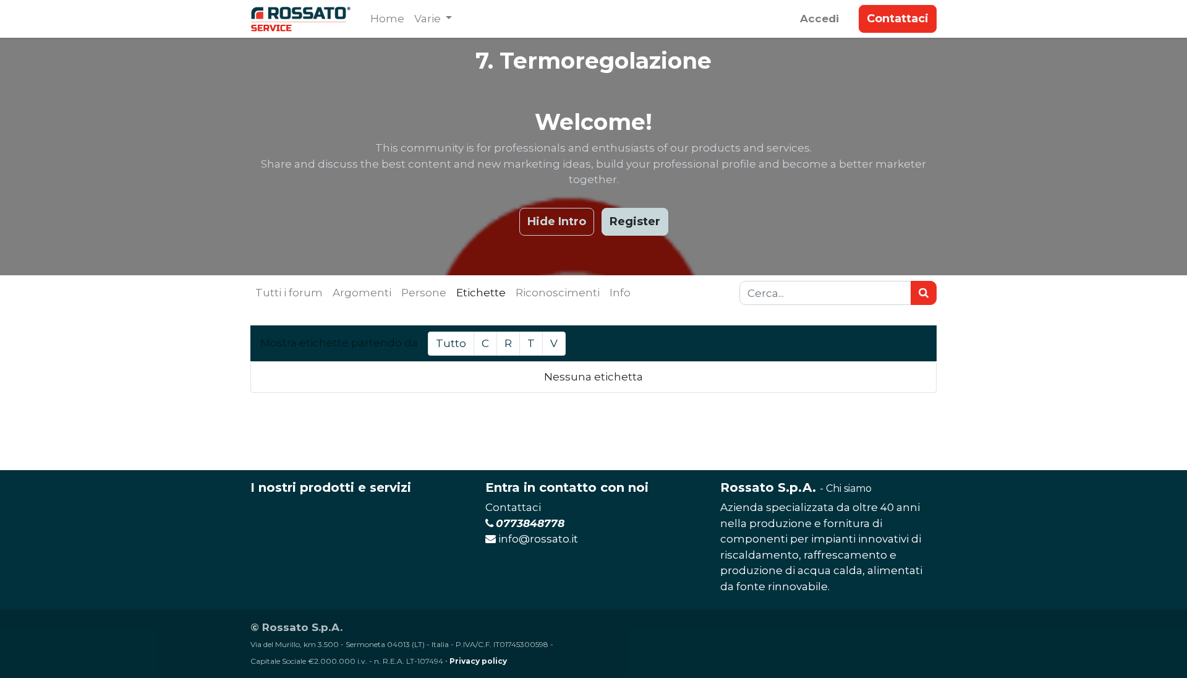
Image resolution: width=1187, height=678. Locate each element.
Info (620, 292)
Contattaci (898, 18)
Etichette (481, 292)
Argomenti (362, 292)
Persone (423, 292)
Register (635, 221)
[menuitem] (387, 19)
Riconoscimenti (558, 292)
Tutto (451, 343)
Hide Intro (556, 221)
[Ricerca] (924, 293)
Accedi (819, 18)
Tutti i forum (289, 292)
